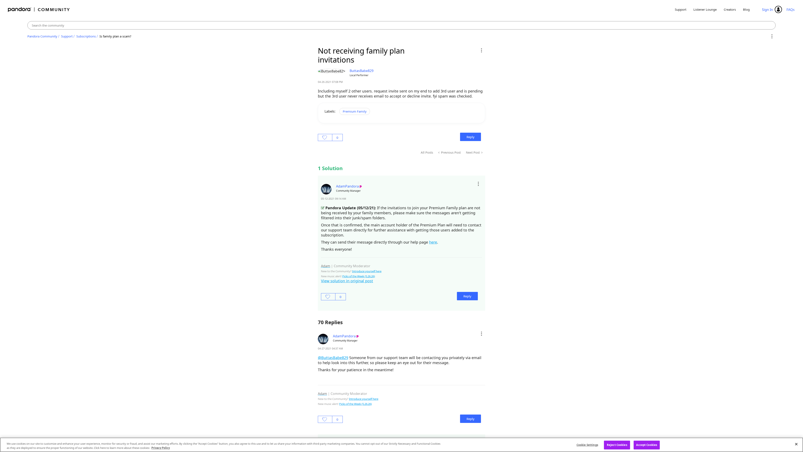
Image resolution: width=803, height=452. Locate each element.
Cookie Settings (587, 445)
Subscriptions (86, 36)
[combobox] (401, 25)
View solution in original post (347, 280)
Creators (730, 9)
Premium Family (355, 111)
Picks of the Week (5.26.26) (358, 276)
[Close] (796, 444)
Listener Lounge (705, 9)
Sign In (767, 9)
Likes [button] (325, 137)
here (433, 242)
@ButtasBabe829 (333, 357)
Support (680, 9)
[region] (401, 445)
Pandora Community (39, 9)
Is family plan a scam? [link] (115, 36)
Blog (746, 9)
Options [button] (772, 36)
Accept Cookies (646, 445)
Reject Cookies (617, 445)
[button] (481, 50)
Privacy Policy (160, 447)
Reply (470, 137)
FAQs (790, 9)
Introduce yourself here (366, 271)
